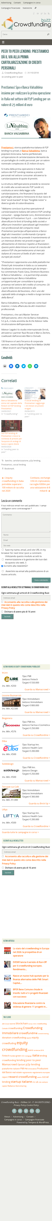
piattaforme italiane (11, 1068)
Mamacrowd (9, 1064)
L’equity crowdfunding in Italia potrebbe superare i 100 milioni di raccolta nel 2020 (13, 484)
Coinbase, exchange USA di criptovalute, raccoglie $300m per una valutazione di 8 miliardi (40, 484)
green (18, 1055)
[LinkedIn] (45, 13)
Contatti (17, 2)
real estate (17, 1072)
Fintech (6, 1055)
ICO (23, 1056)
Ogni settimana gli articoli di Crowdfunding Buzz (25, 592)
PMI (22, 1068)
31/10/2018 (33, 72)
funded (12, 1056)
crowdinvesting (43, 1034)
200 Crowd (5, 1024)
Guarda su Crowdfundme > (36, 735)
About (7, 1116)
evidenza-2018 (39, 1050)
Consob (5, 1028)
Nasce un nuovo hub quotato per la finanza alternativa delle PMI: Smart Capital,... (31, 979)
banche (8, 460)
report (5, 1077)
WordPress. (44, 1122)
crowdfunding (15, 1028)
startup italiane (21, 1082)
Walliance (11, 1086)
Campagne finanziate (10, 8)
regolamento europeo (41, 1072)
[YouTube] (37, 13)
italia (35, 1055)
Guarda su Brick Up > (39, 803)
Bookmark (9, 468)
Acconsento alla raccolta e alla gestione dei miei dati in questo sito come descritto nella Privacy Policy (24, 605)
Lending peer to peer (13, 76)
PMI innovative (31, 1068)
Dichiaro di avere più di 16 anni (19, 611)
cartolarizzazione (20, 460)
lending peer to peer (29, 1060)
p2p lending (34, 460)
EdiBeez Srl (26, 1102)
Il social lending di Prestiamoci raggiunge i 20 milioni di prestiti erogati (35, 404)
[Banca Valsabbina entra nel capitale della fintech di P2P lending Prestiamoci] (11, 393)
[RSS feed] (49, 13)
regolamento (27, 1072)
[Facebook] (34, 13)
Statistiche (27, 8)
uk (37, 1081)
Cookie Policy (32, 1105)
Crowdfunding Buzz (14, 72)
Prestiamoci (6, 464)
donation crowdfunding (14, 1037)
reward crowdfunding (22, 1077)
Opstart (21, 1064)
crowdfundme (28, 1033)
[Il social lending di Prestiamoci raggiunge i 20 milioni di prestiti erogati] (35, 393)
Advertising (6, 2)
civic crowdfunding (40, 1024)
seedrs (39, 1077)
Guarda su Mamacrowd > (37, 689)
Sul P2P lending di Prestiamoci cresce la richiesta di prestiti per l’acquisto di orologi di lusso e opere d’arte (11, 438)
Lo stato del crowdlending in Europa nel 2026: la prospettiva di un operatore (31, 952)
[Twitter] (41, 13)
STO (33, 1082)
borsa (30, 1024)
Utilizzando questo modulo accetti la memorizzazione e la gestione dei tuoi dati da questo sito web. (26, 559)
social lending (19, 464)
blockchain (22, 1023)
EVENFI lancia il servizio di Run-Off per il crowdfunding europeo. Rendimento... (30, 966)
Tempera (32, 1122)
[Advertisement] (26, 907)
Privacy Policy (20, 1105)
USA (40, 1082)
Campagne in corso (31, 2)
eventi (30, 1050)
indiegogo (28, 1056)
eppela (29, 1038)
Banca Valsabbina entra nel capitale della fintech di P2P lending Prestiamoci (11, 404)
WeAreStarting (20, 1086)
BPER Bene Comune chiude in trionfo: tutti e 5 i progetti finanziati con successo (30, 993)
